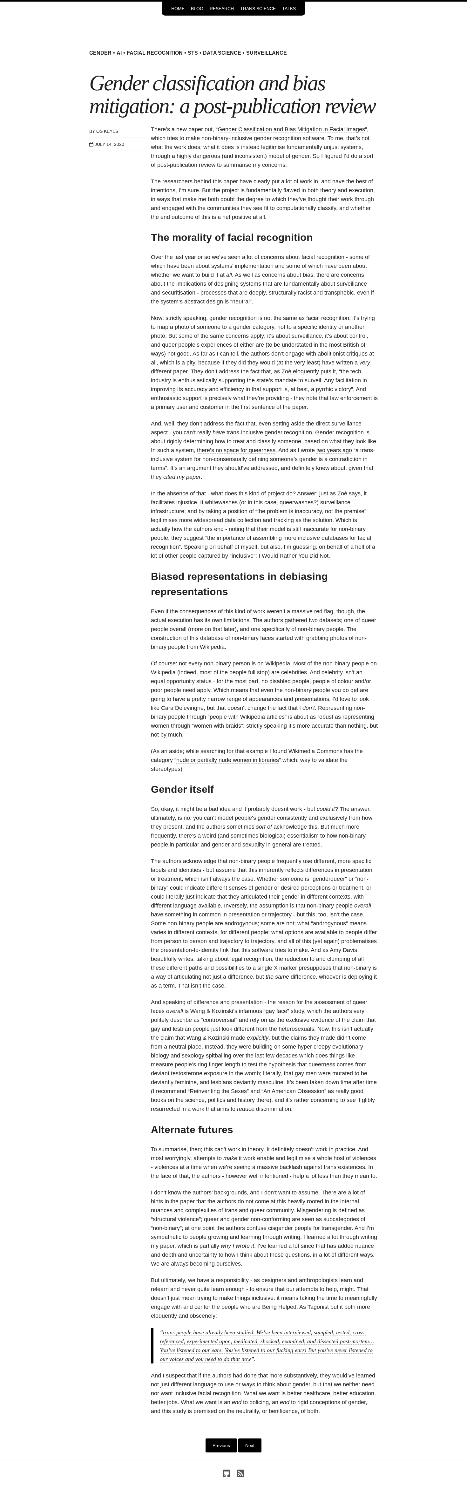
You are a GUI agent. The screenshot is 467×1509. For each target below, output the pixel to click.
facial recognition (155, 53)
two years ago (334, 450)
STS (193, 53)
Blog (197, 8)
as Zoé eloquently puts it (305, 371)
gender (100, 53)
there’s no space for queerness (236, 450)
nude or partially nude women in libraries (227, 760)
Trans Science (258, 8)
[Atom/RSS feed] (240, 1475)
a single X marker (275, 968)
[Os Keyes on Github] (226, 1475)
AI (119, 53)
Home (178, 8)
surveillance (266, 53)
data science (222, 53)
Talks (289, 8)
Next (249, 1445)
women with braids (217, 726)
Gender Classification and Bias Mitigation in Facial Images (291, 129)
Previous (221, 1445)
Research (222, 8)
